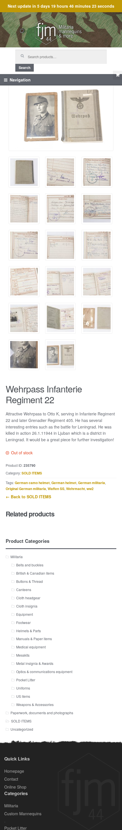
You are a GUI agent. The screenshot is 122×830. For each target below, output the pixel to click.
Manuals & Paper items (34, 638)
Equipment (24, 614)
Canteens (23, 589)
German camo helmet (32, 482)
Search (24, 67)
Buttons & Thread (29, 581)
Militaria (16, 556)
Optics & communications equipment (44, 671)
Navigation (20, 80)
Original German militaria (26, 488)
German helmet (63, 482)
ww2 (90, 488)
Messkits (23, 655)
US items (23, 696)
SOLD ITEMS (32, 473)
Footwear (23, 622)
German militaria (91, 482)
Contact (11, 779)
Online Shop (15, 787)
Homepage (14, 771)
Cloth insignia (26, 606)
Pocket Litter (25, 679)
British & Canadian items (35, 573)
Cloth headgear (28, 597)
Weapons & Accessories (35, 704)
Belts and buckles (29, 564)
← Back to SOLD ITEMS (28, 496)
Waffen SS (56, 488)
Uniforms (23, 688)
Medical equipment (31, 646)
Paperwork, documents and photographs (41, 712)
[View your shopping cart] (117, 75)
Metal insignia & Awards (34, 663)
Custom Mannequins (22, 813)
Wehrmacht (75, 488)
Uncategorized (21, 729)
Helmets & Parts (28, 630)
